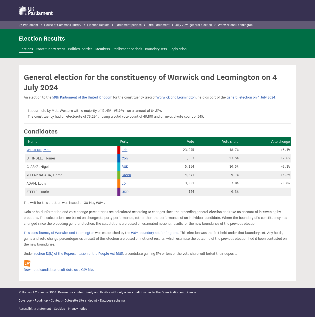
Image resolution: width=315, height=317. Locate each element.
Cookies (59, 309)
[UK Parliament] (36, 10)
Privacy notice (77, 309)
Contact (56, 300)
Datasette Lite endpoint (80, 300)
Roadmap (41, 300)
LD (124, 183)
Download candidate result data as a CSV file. (59, 270)
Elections (26, 49)
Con (125, 158)
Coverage (25, 300)
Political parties (80, 49)
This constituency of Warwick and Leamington (59, 233)
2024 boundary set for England (154, 233)
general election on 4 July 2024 (251, 97)
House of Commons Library (62, 25)
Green (126, 175)
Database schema (112, 300)
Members (102, 49)
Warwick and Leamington (176, 97)
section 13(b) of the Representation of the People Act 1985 (78, 254)
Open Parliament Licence (179, 292)
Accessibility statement (35, 309)
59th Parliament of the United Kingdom (82, 97)
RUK (125, 167)
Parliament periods (129, 25)
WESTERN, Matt (39, 150)
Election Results (98, 25)
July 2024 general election (194, 25)
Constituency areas (50, 49)
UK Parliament (28, 25)
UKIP (125, 192)
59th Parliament (159, 25)
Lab (124, 150)
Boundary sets (156, 49)
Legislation (178, 49)
